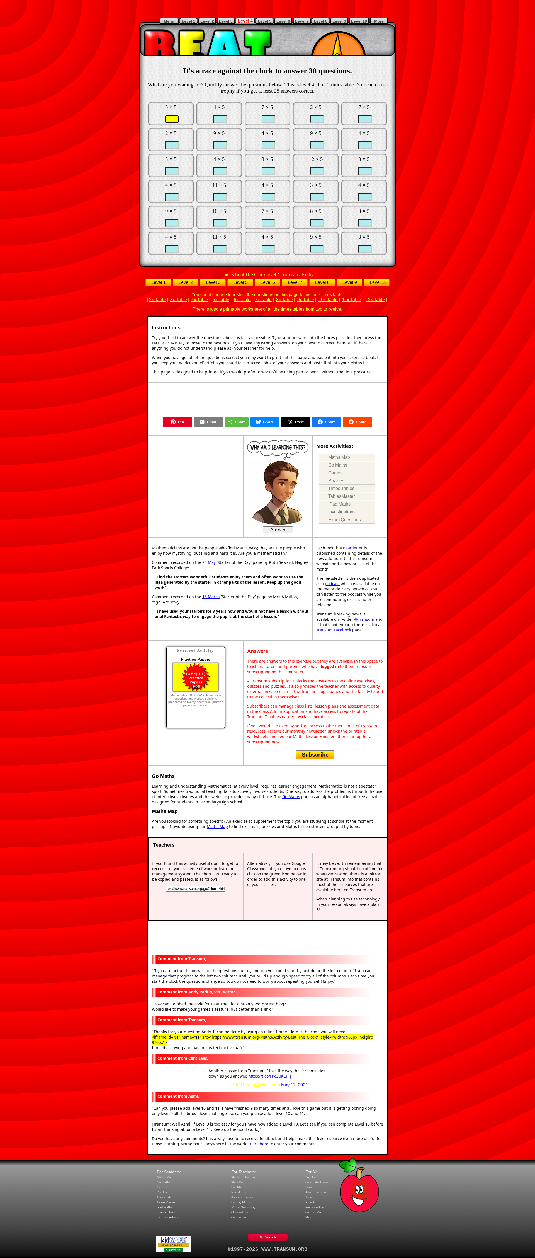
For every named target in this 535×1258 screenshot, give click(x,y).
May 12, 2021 (294, 1085)
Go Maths (337, 465)
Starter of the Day (243, 1177)
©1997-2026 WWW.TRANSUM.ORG (267, 1249)
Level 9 (339, 21)
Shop (308, 1217)
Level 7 (302, 21)
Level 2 (207, 21)
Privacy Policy (314, 1207)
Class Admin (239, 1212)
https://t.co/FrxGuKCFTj (269, 1076)
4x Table (199, 299)
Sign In (310, 1177)
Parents (310, 1202)
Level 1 (188, 21)
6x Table (242, 299)
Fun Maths (238, 1187)
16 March (211, 596)
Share (240, 422)
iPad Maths (339, 504)
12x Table (375, 299)
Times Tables (341, 488)
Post (299, 422)
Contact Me (313, 1212)
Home (309, 1187)
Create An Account (317, 1182)
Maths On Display (243, 1207)
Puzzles (336, 480)
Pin (181, 422)
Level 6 (283, 21)
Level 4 (245, 21)
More (379, 21)
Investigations (342, 512)
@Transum (364, 619)
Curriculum (238, 1217)
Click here (259, 1143)
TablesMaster (341, 496)
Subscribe (315, 755)
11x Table (351, 299)
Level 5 (264, 21)
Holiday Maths (241, 1202)
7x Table (263, 299)
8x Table (284, 299)
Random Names (242, 1197)
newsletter (353, 547)
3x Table (178, 299)
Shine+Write (239, 1182)
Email (212, 422)
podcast (332, 583)
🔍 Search (267, 1237)
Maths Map (339, 457)
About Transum (315, 1192)
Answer (277, 529)
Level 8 (320, 21)
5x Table (221, 299)
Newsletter (239, 1192)
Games (335, 472)
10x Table (328, 299)
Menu (169, 21)
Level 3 (226, 21)
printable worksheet (242, 309)
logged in (330, 666)
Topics (309, 1197)
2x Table (157, 299)
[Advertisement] (267, 8)
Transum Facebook (333, 629)
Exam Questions (344, 519)
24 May (209, 562)
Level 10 (359, 21)
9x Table (305, 299)
